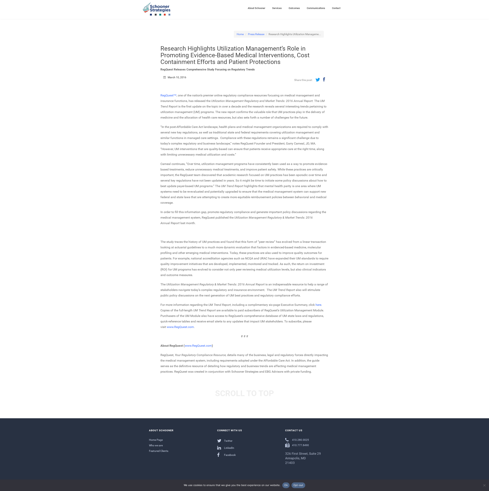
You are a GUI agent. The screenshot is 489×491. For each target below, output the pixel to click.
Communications (316, 8)
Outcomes (294, 8)
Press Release (256, 34)
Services (277, 8)
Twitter (227, 440)
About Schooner (256, 8)
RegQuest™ (168, 95)
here (318, 305)
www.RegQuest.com (180, 327)
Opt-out (298, 485)
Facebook (229, 454)
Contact (336, 8)
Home (240, 34)
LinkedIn (228, 447)
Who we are (156, 445)
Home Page (156, 439)
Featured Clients (158, 450)
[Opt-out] (484, 485)
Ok (286, 485)
